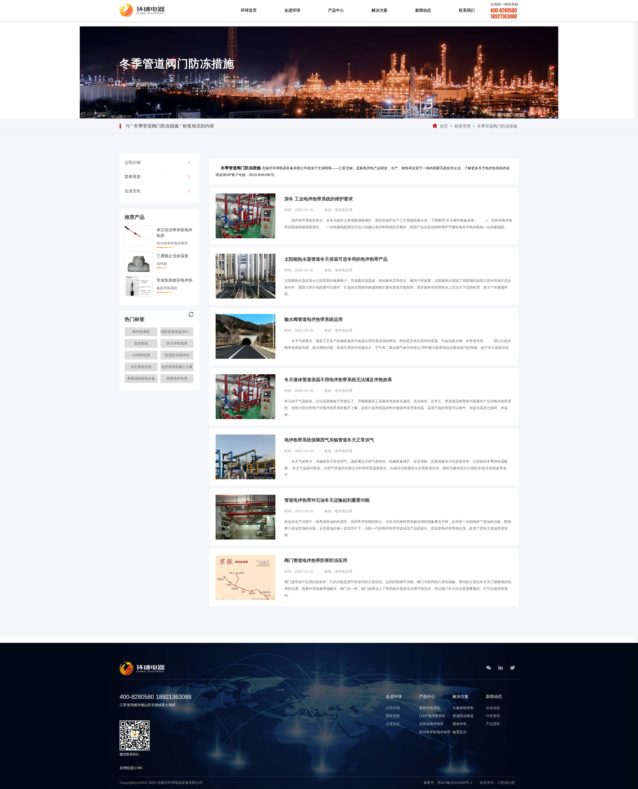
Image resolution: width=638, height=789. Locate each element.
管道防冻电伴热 (177, 355)
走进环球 (292, 10)
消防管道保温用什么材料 (176, 332)
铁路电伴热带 (176, 378)
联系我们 (467, 10)
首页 (444, 126)
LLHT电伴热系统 (432, 716)
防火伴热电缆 (176, 343)
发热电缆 (141, 343)
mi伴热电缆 (141, 355)
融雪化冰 (460, 732)
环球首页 (249, 10)
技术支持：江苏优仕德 (497, 783)
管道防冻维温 (463, 716)
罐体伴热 (460, 724)
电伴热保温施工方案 (177, 367)
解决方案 (380, 10)
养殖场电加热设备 (141, 378)
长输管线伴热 (463, 708)
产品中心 (336, 10)
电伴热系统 (141, 332)
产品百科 (493, 724)
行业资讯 (493, 716)
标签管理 (463, 126)
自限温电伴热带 (431, 724)
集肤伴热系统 (429, 708)
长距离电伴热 (141, 367)
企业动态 (493, 708)
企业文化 (133, 191)
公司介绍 (133, 162)
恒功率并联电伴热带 (435, 732)
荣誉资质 (133, 177)
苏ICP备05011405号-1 (447, 783)
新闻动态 (423, 10)
